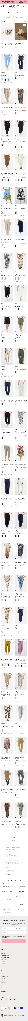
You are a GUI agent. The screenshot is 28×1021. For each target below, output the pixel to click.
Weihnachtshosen (7, 907)
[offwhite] (16, 505)
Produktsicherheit (5, 957)
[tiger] (2, 827)
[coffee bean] (16, 278)
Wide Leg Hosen (7, 894)
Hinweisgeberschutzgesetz (7, 989)
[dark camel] (16, 763)
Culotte (20, 899)
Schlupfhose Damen (7, 883)
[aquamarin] (2, 212)
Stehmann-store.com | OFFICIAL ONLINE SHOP (12, 1015)
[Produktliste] (26, 21)
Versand (3, 953)
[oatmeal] (16, 698)
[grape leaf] (16, 341)
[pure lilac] (16, 666)
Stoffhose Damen (7, 901)
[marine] (16, 78)
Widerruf (3, 970)
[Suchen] (4, 6)
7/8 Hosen (7, 904)
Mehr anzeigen (8, 874)
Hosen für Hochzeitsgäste (7, 912)
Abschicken (14, 941)
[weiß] (16, 309)
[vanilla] (2, 373)
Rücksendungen (5, 955)
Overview (2, 1010)
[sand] (2, 245)
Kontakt (3, 963)
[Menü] (1, 6)
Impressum (3, 991)
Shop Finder (4, 967)
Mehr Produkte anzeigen (14, 839)
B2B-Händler (4, 982)
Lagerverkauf (4, 968)
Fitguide (3, 961)
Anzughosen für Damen (20, 896)
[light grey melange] (16, 730)
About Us (3, 980)
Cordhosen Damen (20, 891)
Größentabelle (4, 959)
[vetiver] (2, 471)
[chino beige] (2, 698)
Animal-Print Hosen (7, 899)
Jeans (21, 901)
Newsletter (3, 965)
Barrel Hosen (20, 909)
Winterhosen (20, 904)
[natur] (2, 47)
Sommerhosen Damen (21, 886)
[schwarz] (2, 145)
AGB (2, 986)
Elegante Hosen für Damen (21, 888)
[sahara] (2, 111)
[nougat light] (16, 827)
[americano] (2, 568)
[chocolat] (2, 600)
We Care (3, 978)
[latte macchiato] (2, 180)
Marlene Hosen (7, 909)
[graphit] (16, 795)
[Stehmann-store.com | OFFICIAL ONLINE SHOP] (14, 6)
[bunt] (16, 470)
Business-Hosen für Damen (21, 894)
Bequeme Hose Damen (7, 888)
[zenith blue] (2, 79)
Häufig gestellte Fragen (6, 951)
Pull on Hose (7, 896)
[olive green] (2, 730)
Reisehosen (21, 907)
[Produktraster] (24, 21)
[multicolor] (2, 763)
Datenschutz (4, 987)
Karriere (3, 984)
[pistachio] (2, 664)
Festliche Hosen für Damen (7, 891)
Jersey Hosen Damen (7, 886)
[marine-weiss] (16, 632)
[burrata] (16, 180)
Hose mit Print (21, 883)
